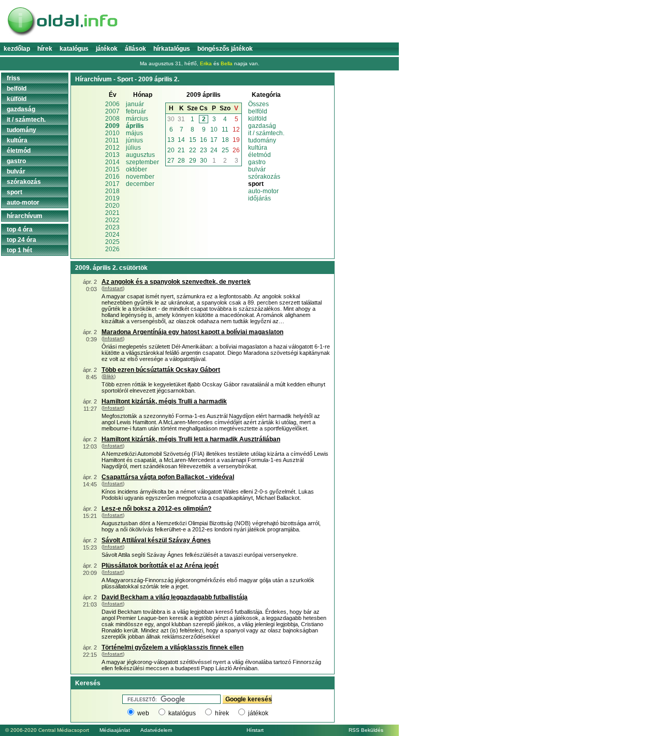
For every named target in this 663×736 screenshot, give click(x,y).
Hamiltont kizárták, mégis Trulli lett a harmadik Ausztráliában (191, 439)
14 (181, 139)
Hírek (44, 48)
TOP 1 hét (19, 250)
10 (214, 129)
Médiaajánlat (114, 730)
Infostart (113, 288)
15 (192, 139)
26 (236, 150)
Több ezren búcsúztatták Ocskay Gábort (161, 369)
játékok (258, 713)
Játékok (107, 48)
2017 (112, 183)
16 (203, 139)
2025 (112, 242)
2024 (112, 234)
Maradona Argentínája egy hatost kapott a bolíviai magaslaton (192, 332)
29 (192, 160)
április (135, 125)
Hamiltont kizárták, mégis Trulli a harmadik (164, 401)
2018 (112, 191)
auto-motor (263, 191)
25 (225, 150)
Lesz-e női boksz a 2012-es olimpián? (156, 508)
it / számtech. (266, 133)
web (143, 713)
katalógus (182, 713)
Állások (135, 48)
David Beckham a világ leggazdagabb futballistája (175, 597)
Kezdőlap (17, 48)
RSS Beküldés (366, 730)
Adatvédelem (156, 730)
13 (171, 139)
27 (171, 160)
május (134, 133)
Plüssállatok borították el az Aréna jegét (160, 565)
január (135, 104)
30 (171, 119)
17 (214, 139)
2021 (112, 213)
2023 (112, 227)
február (136, 111)
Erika (206, 63)
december (140, 183)
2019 (112, 198)
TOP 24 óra (21, 239)
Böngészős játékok (225, 48)
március (137, 118)
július (133, 147)
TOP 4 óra (20, 229)
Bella (227, 63)
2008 (112, 118)
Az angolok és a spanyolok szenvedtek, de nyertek (176, 281)
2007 (112, 111)
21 (181, 150)
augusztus (140, 154)
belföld (257, 111)
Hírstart (255, 730)
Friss (13, 78)
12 (236, 129)
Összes (258, 104)
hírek (222, 713)
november (140, 176)
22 (192, 150)
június (134, 140)
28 (181, 160)
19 (236, 139)
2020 (112, 205)
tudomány (262, 140)
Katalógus (74, 48)
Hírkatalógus (171, 48)
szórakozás (264, 176)
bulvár (257, 169)
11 (225, 129)
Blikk (108, 376)
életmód (259, 154)
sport (14, 192)
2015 (112, 169)
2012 (112, 147)
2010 (112, 133)
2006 (112, 104)
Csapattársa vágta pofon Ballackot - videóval (168, 477)
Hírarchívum (24, 216)
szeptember (142, 162)
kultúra (257, 147)
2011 (112, 140)
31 (181, 119)
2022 (112, 220)
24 (214, 150)
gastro (257, 162)
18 (225, 139)
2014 (112, 162)
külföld (257, 118)
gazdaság (262, 125)
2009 (112, 125)
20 (171, 150)
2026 (112, 249)
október (136, 169)
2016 (112, 176)
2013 (112, 154)
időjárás (259, 198)
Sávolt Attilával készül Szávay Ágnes (156, 540)
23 (203, 150)
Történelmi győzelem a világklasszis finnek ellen (172, 647)
